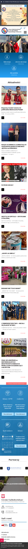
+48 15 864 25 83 (25, 28)
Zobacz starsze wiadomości (16, 383)
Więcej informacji (8, 414)
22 (12, 446)
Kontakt (3, 541)
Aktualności (14, 82)
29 (12, 447)
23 (2, 447)
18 (6, 446)
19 (7, 446)
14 (10, 444)
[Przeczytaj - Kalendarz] (7, 425)
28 (10, 447)
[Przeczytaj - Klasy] (20, 425)
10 (4, 444)
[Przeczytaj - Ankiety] (20, 393)
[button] (1, 2)
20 (9, 446)
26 (7, 447)
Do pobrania (5, 539)
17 (4, 446)
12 (7, 444)
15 (12, 444)
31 (4, 449)
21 (10, 446)
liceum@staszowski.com (22, 28)
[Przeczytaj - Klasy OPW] (7, 393)
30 (3, 449)
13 (9, 444)
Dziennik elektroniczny (8, 537)
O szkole (4, 535)
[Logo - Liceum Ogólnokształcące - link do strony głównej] (6, 31)
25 (6, 447)
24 (4, 447)
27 (9, 447)
